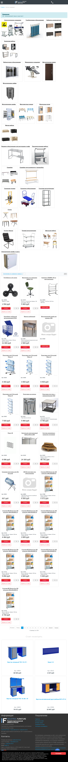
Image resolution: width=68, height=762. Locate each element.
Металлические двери (49, 62)
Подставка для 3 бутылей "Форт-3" (29, 356)
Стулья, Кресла (8, 230)
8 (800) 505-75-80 (17, 740)
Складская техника (9, 188)
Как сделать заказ (39, 720)
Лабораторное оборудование (12, 62)
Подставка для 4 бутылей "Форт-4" (48, 356)
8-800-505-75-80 (5, 729)
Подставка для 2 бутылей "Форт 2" (10, 356)
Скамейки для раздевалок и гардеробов (32, 167)
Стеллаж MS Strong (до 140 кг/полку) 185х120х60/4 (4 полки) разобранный (10, 551)
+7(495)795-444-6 (23, 729)
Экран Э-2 (51, 662)
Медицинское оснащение (32, 62)
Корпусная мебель (9, 41)
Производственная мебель (40, 146)
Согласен (58, 753)
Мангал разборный (29, 316)
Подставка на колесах (29, 394)
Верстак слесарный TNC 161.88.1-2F (17, 698)
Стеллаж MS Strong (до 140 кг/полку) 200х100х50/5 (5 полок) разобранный (29, 551)
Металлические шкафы (9, 104)
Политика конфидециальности (42, 747)
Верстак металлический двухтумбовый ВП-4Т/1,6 (51, 699)
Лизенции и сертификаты (41, 726)
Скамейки (10, 167)
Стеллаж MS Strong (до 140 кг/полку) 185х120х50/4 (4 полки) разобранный (49, 512)
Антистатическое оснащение (12, 20)
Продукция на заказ (40, 724)
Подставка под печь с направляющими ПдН (48, 395)
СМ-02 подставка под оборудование (29, 472)
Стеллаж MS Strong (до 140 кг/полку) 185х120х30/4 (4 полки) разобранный (29, 512)
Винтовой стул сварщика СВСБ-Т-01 (29, 278)
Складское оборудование (28, 188)
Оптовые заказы (39, 722)
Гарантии (37, 719)
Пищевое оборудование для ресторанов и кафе (15, 146)
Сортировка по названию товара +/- (13, 273)
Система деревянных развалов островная (49, 433)
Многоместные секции (26, 104)
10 (46, 627)
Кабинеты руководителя (54, 20)
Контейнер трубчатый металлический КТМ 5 (10, 317)
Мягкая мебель (9, 125)
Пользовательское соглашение (58, 747)
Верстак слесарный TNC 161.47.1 (17, 662)
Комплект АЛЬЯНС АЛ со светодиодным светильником (49, 279)
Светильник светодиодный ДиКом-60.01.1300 (29, 433)
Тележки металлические (29, 230)
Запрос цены (45, 307)
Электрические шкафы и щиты (10, 251)
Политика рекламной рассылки (42, 749)
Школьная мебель (50, 230)
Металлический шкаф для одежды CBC (48, 317)
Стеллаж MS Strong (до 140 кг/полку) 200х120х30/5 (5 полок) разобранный (10, 590)
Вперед (51, 627)
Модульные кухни (44, 104)
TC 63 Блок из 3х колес (10, 277)
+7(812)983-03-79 (14, 741)
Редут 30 (10, 433)
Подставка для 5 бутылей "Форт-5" (10, 395)
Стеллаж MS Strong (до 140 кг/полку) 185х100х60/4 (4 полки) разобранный (10, 512)
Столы (10, 209)
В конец (56, 627)
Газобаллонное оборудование (35, 20)
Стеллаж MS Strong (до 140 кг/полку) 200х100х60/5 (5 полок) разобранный (49, 551)
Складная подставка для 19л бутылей (10, 472)
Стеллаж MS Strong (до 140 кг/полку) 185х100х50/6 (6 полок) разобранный (49, 473)
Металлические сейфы (10, 83)
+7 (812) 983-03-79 (14, 729)
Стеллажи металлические (46, 188)
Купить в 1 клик (6, 311)
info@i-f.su (6, 745)
